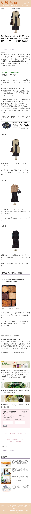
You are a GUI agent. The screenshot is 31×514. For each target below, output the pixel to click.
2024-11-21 (5, 45)
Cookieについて (15, 508)
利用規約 (13, 506)
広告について (4, 505)
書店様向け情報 (23, 505)
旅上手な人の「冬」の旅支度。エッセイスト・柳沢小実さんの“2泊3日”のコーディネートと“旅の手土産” (15, 38)
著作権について (13, 505)
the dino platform (17, 512)
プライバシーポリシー (22, 506)
